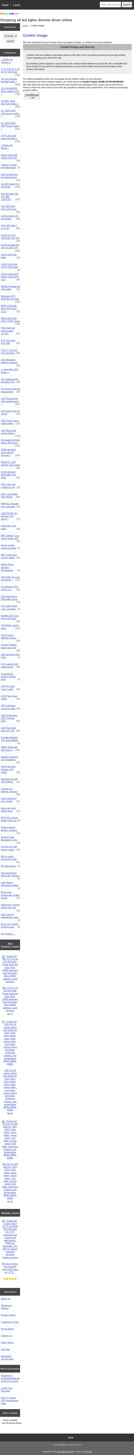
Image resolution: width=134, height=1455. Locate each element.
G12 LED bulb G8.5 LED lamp (10, 208)
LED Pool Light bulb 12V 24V (10, 729)
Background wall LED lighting (10, 780)
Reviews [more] (10, 1212)
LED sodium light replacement (10, 665)
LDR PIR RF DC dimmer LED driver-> (10, 516)
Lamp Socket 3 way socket (10, 799)
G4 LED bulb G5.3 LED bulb (10, 185)
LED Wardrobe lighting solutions (10, 362)
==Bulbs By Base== (7, 146)
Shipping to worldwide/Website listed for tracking (10, 1378)
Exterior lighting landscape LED (10, 647)
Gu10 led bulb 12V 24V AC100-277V (10, 247)
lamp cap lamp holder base (10, 809)
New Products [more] (10, 945)
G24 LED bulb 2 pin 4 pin (10, 227)
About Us (5, 1298)
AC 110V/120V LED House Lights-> (10, 113)
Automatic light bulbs (10, 527)
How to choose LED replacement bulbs (9, 1400)
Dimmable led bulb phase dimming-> (10, 442)
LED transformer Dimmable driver (10, 598)
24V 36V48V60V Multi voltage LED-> (10, 91)
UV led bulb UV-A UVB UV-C (10, 588)
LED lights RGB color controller (10, 607)
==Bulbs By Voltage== (7, 61)
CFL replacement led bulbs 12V (10, 380)
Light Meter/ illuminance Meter (10, 885)
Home (5, 4)
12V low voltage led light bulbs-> (10, 81)
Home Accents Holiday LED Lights (10, 769)
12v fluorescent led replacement (10, 390)
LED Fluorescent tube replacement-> (10, 401)
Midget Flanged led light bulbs (10, 288)
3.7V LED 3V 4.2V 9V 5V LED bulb (10, 71)
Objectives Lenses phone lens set (10, 907)
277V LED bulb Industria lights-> (10, 138)
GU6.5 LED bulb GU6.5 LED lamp (10, 266)
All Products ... (8, 934)
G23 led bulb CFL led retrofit (10, 217)
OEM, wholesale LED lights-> (10, 748)
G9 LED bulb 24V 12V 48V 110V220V (10, 197)
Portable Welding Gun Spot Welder (10, 740)
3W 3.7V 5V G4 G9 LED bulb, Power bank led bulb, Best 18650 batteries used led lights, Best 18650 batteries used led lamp (10, 999)
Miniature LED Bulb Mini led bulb (10, 298)
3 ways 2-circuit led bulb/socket (10, 166)
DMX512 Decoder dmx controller (10, 505)
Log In (16, 4)
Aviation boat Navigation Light (10, 839)
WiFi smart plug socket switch (10, 556)
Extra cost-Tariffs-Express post (10, 925)
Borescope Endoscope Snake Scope (10, 895)
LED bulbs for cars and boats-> (10, 578)
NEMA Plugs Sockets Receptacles (10, 567)
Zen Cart (88, 1452)
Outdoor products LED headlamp (10, 759)
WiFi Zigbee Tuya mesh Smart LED (10, 538)
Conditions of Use (10, 1322)
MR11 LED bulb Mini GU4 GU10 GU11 (10, 308)
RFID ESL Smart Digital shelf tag (10, 819)
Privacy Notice (8, 1315)
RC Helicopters (10, 866)
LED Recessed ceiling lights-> (10, 432)
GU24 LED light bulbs (10, 256)
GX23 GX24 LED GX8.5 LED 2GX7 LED (10, 277)
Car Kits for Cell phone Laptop (10, 848)
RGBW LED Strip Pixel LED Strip (10, 618)
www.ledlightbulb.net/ (65, 1452)
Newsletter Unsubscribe (7, 1357)
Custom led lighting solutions (10, 791)
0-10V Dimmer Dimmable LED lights (10, 475)
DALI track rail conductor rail (10, 485)
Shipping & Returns (6, 1307)
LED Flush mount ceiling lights (10, 422)
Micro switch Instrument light (10, 858)
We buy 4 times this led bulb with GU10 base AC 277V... (10, 1268)
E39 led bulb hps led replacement (10, 176)
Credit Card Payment (6, 1389)
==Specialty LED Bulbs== (9, 371)
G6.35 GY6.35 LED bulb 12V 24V (10, 237)
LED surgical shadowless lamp (10, 917)
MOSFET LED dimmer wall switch (10, 464)
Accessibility (7, 1329)
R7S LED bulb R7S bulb (10, 342)
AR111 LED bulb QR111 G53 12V (10, 157)
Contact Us (6, 1335)
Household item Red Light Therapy (10, 875)
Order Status (7, 1342)
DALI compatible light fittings (10, 495)
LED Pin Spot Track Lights (10, 687)
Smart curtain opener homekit (10, 546)
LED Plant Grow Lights (10, 697)
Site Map (5, 1349)
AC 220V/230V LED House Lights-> (10, 126)
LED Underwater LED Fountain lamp (10, 718)
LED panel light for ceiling (10, 412)
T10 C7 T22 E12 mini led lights (10, 351)
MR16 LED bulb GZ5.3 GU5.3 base (10, 320)
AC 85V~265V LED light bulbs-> (10, 103)
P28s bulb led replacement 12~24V (10, 331)
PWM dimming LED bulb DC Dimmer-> (10, 452)
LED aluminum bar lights (10, 656)
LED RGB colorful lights (10, 627)
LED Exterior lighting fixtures (10, 637)
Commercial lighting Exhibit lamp (10, 677)
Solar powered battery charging (10, 829)
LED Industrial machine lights (10, 707)
